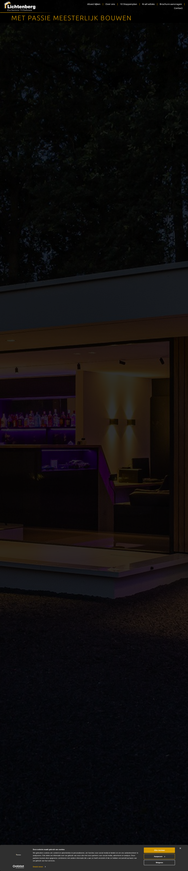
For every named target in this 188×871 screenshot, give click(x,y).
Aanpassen (158, 856)
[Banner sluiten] (180, 848)
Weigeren (159, 862)
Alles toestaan (159, 850)
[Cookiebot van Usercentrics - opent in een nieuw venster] (18, 866)
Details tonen (38, 867)
